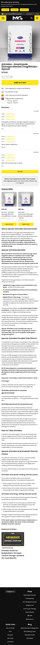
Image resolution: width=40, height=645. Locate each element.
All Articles (30, 638)
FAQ (10, 631)
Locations (29, 14)
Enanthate (22, 499)
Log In (37, 14)
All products (30, 619)
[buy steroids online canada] (17, 18)
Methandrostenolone (9, 480)
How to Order (10, 628)
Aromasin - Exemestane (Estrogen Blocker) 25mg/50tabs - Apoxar (25, 215)
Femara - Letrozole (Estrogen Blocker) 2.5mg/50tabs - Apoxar (8, 214)
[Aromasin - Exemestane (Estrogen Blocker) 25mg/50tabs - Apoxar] (25, 199)
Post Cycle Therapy (29, 609)
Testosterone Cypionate (9, 499)
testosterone (18, 254)
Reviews (10, 635)
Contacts (10, 642)
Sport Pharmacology (7, 548)
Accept (5, 10)
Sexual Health (29, 612)
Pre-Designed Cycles (30, 602)
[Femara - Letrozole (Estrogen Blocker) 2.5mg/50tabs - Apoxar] (9, 199)
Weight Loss (30, 605)
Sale (30, 615)
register (21, 183)
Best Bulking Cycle (30, 631)
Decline (15, 10)
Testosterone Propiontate (25, 480)
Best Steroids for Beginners (30, 628)
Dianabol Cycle (30, 635)
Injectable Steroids (30, 595)
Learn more (24, 10)
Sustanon (34, 497)
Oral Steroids (30, 598)
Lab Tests (10, 638)
